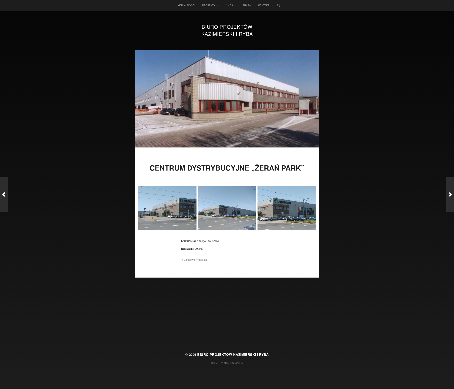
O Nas (229, 5)
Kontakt (264, 5)
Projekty (208, 5)
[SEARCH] (278, 5)
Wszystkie (201, 259)
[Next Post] (450, 194)
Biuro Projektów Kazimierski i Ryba (227, 30)
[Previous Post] (4, 194)
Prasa (247, 5)
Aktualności (186, 5)
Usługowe (189, 259)
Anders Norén (233, 363)
